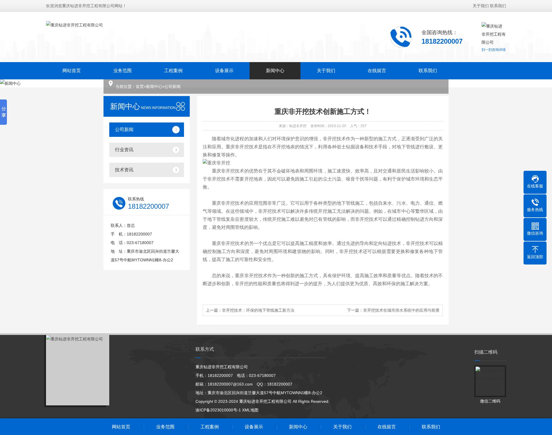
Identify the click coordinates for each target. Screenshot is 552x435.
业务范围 (122, 70)
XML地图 (250, 410)
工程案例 (173, 70)
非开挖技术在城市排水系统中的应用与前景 (401, 310)
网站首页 (71, 70)
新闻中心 (275, 70)
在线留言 (377, 70)
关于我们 (481, 5)
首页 (140, 86)
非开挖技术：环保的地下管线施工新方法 (258, 310)
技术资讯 (124, 169)
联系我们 (498, 5)
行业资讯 (124, 149)
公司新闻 (172, 86)
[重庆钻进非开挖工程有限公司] (74, 36)
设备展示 (224, 70)
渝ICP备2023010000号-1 (218, 410)
